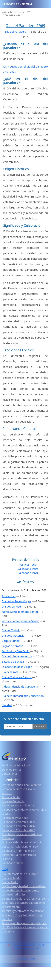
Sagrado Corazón (12, 646)
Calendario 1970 (28, 573)
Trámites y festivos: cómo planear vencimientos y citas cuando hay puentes (23, 915)
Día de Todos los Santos (17, 677)
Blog (5, 869)
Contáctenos (10, 773)
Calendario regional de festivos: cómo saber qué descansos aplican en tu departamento (25, 903)
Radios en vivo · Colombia (18, 805)
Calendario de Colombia (17, 4)
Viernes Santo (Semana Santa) (20, 621)
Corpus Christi (11, 641)
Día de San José (11, 606)
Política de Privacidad (15, 818)
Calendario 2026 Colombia (26, 959)
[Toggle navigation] (47, 4)
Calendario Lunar (12, 863)
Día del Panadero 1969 (25, 25)
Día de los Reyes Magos (16, 601)
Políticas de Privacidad (16, 765)
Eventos (7, 793)
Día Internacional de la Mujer (20, 874)
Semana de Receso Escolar (18, 789)
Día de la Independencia (17, 656)
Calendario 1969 (28, 569)
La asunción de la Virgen (17, 667)
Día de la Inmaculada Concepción (23, 696)
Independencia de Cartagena (20, 686)
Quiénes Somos (11, 769)
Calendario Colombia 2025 (18, 822)
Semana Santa (11, 797)
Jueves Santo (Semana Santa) (20, 612)
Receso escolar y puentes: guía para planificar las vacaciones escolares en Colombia (25, 927)
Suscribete (39, 726)
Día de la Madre (11, 878)
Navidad (7, 705)
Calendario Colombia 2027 (18, 830)
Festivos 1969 (27, 564)
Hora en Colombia (13, 801)
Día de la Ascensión (14, 635)
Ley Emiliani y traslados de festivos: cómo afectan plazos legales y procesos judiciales (24, 890)
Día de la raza (10, 672)
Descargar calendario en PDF (20, 846)
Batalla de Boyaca (13, 661)
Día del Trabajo (11, 630)
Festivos (7, 859)
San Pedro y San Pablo (16, 651)
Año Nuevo (9, 596)
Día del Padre (10, 882)
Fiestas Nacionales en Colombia (21, 785)
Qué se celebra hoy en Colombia (22, 842)
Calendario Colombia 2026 (18, 826)
